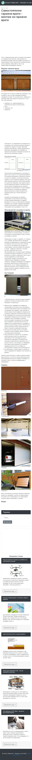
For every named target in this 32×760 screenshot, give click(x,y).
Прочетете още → (10, 591)
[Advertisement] (16, 40)
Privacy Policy (16, 755)
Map (28, 753)
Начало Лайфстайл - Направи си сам (18, 2)
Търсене (8, 522)
